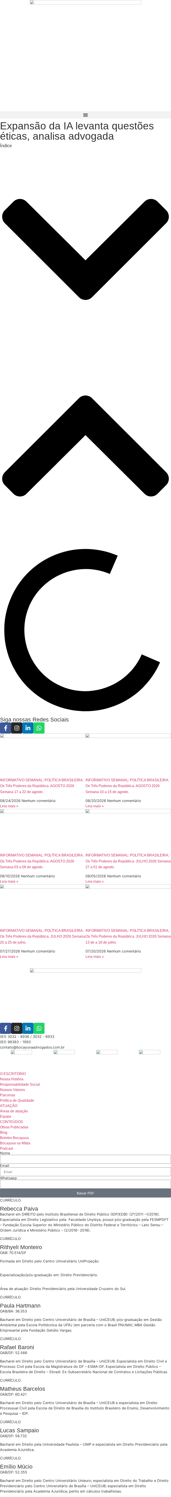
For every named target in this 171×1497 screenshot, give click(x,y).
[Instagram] (16, 727)
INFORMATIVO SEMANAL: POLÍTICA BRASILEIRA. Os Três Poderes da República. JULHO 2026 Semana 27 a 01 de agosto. (128, 861)
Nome (5, 1153)
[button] (85, 115)
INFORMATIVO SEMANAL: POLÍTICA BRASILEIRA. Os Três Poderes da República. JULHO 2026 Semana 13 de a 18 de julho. (128, 936)
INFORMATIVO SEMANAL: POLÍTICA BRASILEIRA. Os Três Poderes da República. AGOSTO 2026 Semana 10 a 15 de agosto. (127, 786)
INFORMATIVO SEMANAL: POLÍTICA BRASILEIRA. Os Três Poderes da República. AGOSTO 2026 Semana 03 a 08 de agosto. (42, 861)
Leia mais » (9, 806)
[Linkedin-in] (27, 727)
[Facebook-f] (5, 727)
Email (4, 1165)
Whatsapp (8, 1178)
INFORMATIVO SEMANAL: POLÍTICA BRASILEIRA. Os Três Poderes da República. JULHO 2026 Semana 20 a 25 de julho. (42, 936)
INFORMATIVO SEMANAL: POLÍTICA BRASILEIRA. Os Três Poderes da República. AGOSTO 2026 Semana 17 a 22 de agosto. (42, 786)
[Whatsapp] (39, 727)
